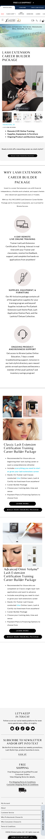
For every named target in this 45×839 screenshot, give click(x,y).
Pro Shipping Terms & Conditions (22, 782)
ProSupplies (21, 13)
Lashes (38, 14)
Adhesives (30, 14)
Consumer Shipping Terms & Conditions (22, 784)
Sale (2, 14)
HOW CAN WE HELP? (20, 837)
